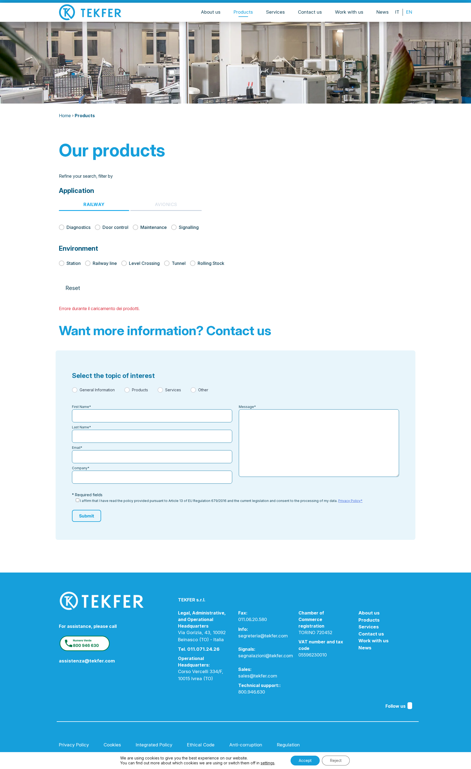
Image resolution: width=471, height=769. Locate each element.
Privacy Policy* (350, 501)
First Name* (81, 407)
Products (243, 12)
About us (211, 12)
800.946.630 (251, 692)
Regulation (288, 744)
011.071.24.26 (203, 649)
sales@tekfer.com (257, 676)
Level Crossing (144, 263)
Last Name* (81, 427)
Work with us (349, 12)
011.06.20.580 (252, 619)
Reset (72, 288)
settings (267, 763)
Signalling (189, 227)
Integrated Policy (154, 744)
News (382, 12)
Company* (80, 468)
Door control (115, 227)
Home (65, 115)
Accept (305, 760)
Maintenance (153, 227)
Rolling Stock (211, 263)
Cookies (112, 744)
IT (397, 12)
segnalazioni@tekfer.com (265, 655)
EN (409, 12)
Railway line (105, 263)
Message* (247, 407)
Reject (336, 760)
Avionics (166, 204)
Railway (94, 204)
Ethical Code (201, 744)
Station (74, 263)
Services (275, 12)
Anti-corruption (245, 744)
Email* (77, 448)
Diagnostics (78, 227)
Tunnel (179, 263)
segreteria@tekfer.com (263, 635)
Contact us (310, 12)
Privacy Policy (74, 744)
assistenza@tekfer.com (87, 661)
